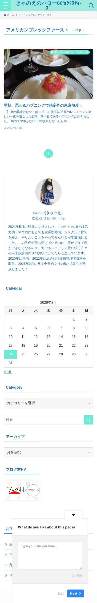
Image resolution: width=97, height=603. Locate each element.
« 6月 (8, 372)
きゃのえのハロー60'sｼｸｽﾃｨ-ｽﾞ (48, 5)
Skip (60, 593)
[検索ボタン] (91, 5)
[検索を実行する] (88, 419)
